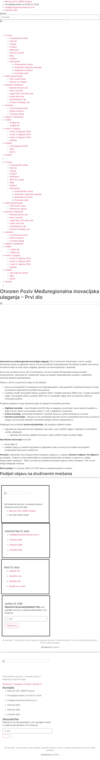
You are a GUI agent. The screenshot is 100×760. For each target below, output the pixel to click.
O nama (8, 35)
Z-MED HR (14, 122)
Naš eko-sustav (17, 53)
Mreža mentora (17, 111)
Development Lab (18, 99)
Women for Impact (18, 82)
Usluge (13, 44)
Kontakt (8, 155)
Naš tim (13, 41)
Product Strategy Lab (20, 102)
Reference (14, 50)
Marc (12, 149)
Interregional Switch (19, 146)
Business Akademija (14, 85)
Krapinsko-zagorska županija (28, 67)
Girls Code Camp (18, 79)
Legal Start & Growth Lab (21, 93)
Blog (12, 55)
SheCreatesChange (14, 76)
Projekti (13, 47)
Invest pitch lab (17, 96)
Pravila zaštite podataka (50, 643)
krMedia (56, 647)
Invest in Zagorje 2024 (20, 137)
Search (3, 13)
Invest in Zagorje (12, 128)
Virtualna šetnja (17, 114)
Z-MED (8, 120)
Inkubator (9, 105)
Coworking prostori (19, 108)
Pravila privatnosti (63, 640)
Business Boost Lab (19, 87)
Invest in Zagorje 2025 (20, 134)
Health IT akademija (14, 117)
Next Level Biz (16, 90)
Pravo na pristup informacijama (84, 640)
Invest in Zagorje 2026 (20, 131)
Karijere (13, 58)
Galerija (13, 140)
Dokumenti (15, 61)
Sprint (12, 152)
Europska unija (21, 73)
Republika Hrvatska (24, 70)
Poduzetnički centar (19, 38)
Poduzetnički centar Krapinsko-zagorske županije (34, 640)
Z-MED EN (14, 125)
